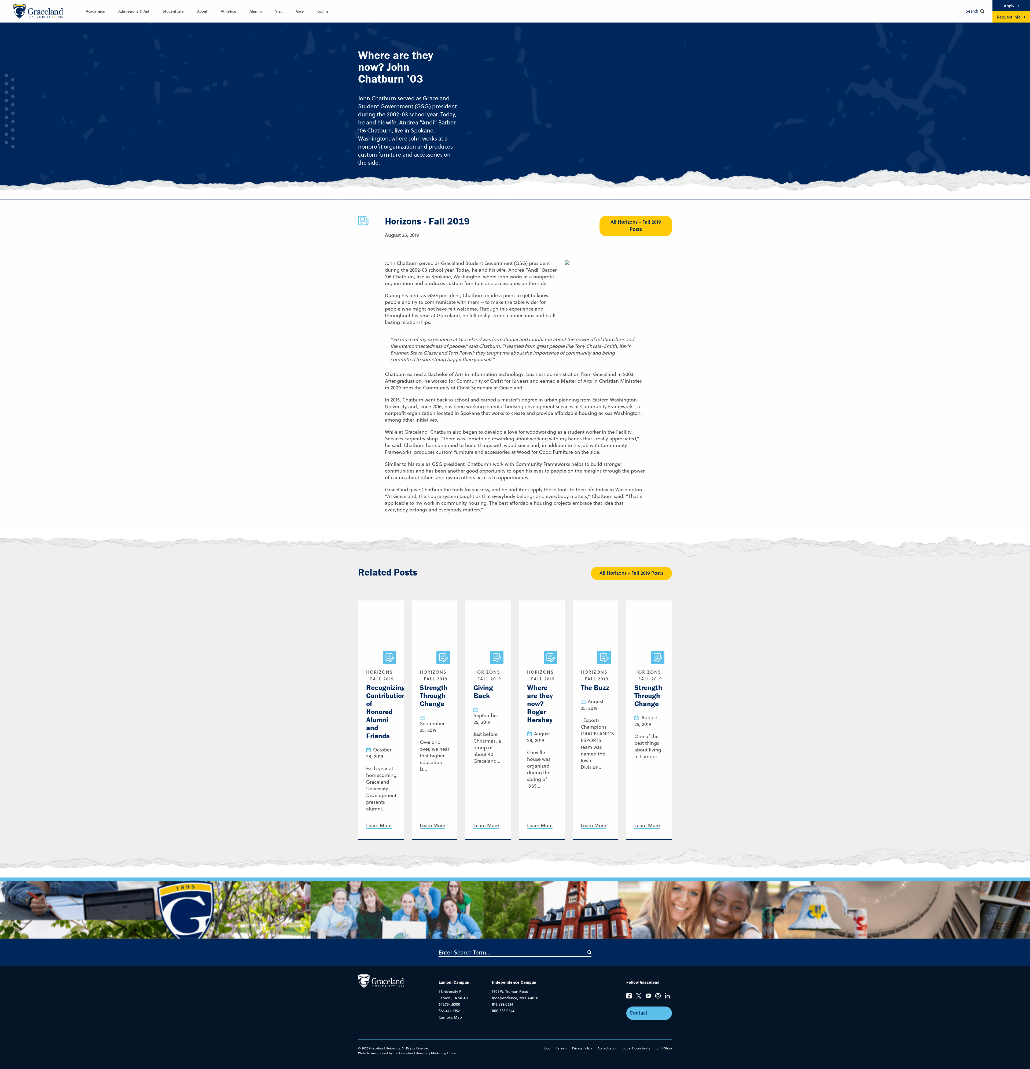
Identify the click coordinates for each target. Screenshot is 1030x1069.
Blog (547, 1048)
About (202, 11)
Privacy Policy (582, 1048)
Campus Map (450, 1017)
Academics (95, 11)
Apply (1009, 6)
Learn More (379, 826)
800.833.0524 (503, 1010)
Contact (639, 1012)
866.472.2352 (449, 1010)
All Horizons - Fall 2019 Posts (635, 225)
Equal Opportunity (636, 1048)
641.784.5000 (449, 1004)
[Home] (381, 980)
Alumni (255, 11)
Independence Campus (514, 982)
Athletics (228, 11)
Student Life (173, 11)
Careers (561, 1048)
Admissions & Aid (133, 11)
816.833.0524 (502, 1004)
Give (300, 11)
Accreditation (607, 1048)
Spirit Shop (664, 1048)
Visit (279, 11)
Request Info (1009, 17)
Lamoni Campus (454, 982)
